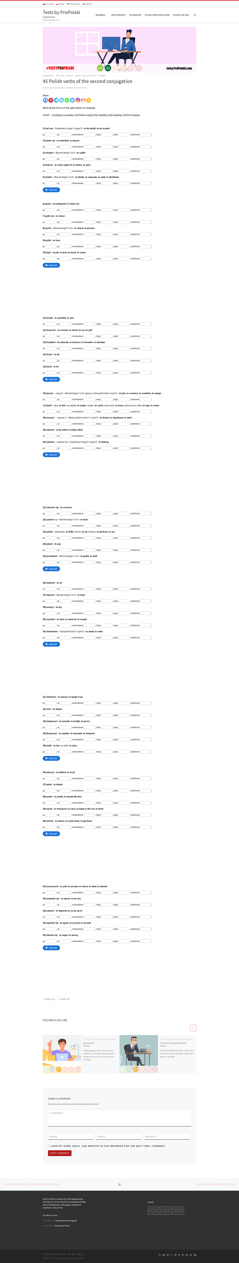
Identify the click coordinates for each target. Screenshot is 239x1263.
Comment (56, 1113)
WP (53, 1258)
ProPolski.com (48, 1220)
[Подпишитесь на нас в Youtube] (195, 1255)
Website (150, 1136)
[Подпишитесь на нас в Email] (164, 1255)
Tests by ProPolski (58, 1254)
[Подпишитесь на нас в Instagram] (171, 1255)
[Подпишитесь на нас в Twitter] (191, 1255)
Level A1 (153, 1208)
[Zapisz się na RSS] (160, 1255)
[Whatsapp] (67, 100)
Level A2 (165, 1208)
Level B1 (178, 1208)
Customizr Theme (76, 1258)
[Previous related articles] (186, 1028)
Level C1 (166, 1213)
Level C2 (178, 1213)
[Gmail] (83, 100)
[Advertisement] (119, 289)
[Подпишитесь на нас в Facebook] (168, 1255)
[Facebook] (45, 100)
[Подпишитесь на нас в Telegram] (187, 1255)
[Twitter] (72, 100)
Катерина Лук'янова (54, 88)
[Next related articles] (193, 1028)
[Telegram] (56, 100)
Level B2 (153, 1213)
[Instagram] (77, 100)
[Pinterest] (50, 100)
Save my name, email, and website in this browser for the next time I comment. (108, 1146)
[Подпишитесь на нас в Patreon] (175, 1255)
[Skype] (61, 100)
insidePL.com (48, 1226)
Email (101, 1136)
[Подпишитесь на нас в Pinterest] (183, 1255)
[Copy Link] (88, 100)
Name (53, 1136)
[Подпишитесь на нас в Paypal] (179, 1255)
